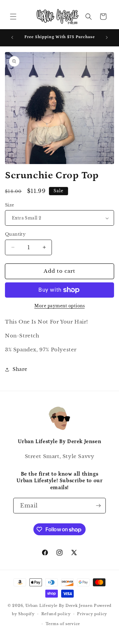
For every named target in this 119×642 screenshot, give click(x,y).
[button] (13, 16)
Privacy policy (92, 614)
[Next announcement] (106, 37)
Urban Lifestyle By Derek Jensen (59, 605)
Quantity (15, 234)
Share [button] (20, 369)
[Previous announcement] (12, 37)
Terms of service (63, 623)
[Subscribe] (98, 505)
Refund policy (56, 614)
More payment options (59, 305)
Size (9, 205)
